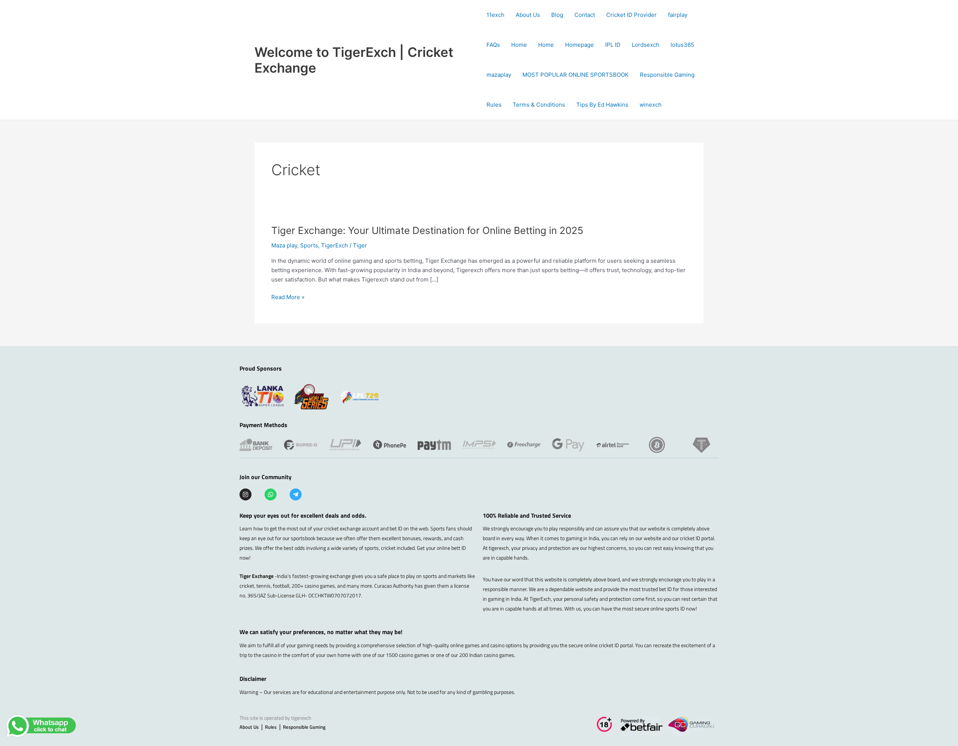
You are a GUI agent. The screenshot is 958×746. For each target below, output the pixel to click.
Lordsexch (645, 44)
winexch (651, 104)
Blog (557, 14)
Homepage (579, 44)
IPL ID (612, 44)
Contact (584, 14)
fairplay (677, 14)
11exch (495, 14)
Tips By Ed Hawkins (602, 104)
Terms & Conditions (539, 104)
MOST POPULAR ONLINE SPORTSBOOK (575, 74)
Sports (309, 245)
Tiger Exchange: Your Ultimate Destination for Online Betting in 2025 (427, 230)
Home (519, 44)
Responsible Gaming (667, 74)
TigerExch (334, 245)
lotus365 (682, 44)
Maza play (284, 245)
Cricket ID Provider (631, 14)
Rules (493, 104)
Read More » (288, 297)
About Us (528, 14)
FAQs (493, 44)
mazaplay (498, 74)
